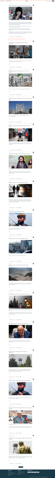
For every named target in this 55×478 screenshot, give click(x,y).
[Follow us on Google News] (28, 472)
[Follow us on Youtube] (31, 472)
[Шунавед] (51, 1)
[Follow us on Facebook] (29, 472)
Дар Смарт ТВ (19, 474)
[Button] (12, 36)
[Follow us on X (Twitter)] (34, 472)
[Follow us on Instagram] (32, 472)
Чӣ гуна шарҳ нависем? (10, 474)
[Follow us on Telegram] (35, 472)
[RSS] (37, 472)
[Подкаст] (38, 472)
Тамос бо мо (9, 475)
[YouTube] (49, 1)
